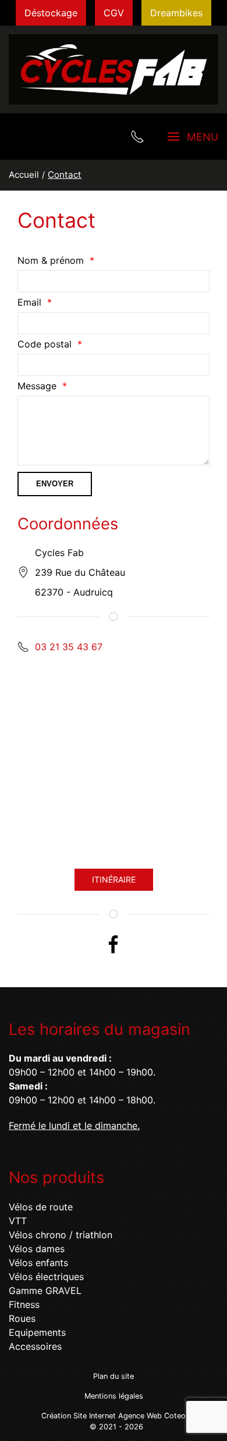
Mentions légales (113, 1396)
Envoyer (54, 483)
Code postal (44, 344)
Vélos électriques (46, 1276)
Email (29, 302)
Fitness (24, 1304)
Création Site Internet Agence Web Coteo (113, 1415)
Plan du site (113, 1376)
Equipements (37, 1332)
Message (36, 386)
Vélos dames (37, 1248)
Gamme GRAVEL (45, 1290)
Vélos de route (41, 1207)
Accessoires (35, 1346)
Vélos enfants (38, 1262)
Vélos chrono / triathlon (60, 1235)
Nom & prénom (50, 260)
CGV (114, 13)
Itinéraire (114, 879)
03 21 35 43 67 (68, 647)
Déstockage (50, 13)
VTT (18, 1221)
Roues (22, 1318)
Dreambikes (176, 13)
